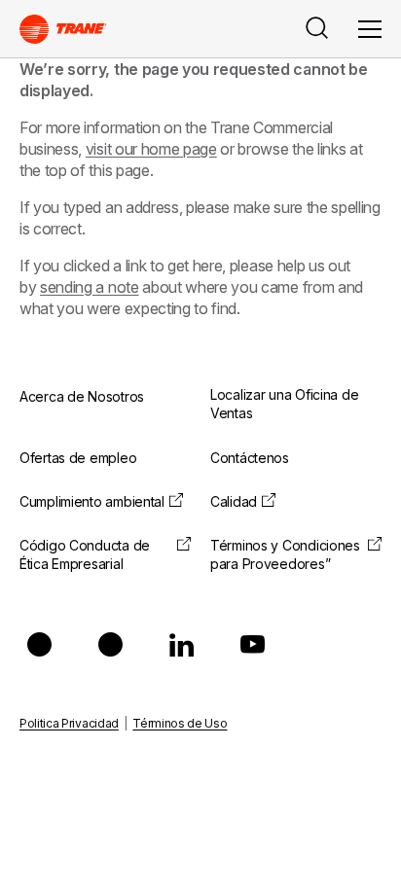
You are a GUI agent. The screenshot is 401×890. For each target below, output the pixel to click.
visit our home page (151, 149)
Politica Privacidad (69, 723)
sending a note (89, 287)
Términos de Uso (179, 723)
